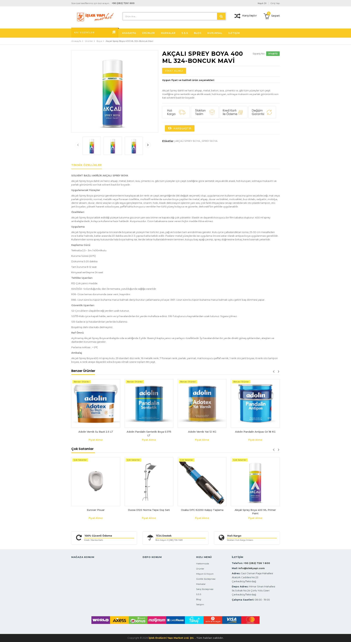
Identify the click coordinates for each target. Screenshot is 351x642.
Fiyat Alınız (174, 70)
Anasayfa (76, 41)
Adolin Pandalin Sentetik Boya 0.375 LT (149, 433)
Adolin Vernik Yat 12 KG (202, 431)
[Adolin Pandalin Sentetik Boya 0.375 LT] (149, 403)
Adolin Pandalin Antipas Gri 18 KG (255, 431)
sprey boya (209, 140)
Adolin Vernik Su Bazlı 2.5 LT (95, 431)
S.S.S (198, 594)
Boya (99, 41)
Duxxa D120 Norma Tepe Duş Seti (149, 509)
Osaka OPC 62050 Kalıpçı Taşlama (202, 509)
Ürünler (89, 41)
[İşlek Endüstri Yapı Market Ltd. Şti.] (95, 16)
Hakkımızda (202, 563)
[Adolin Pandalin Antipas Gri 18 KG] (255, 403)
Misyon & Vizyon (205, 573)
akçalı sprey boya (187, 140)
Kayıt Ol (262, 3)
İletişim (200, 604)
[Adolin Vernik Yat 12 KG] (202, 403)
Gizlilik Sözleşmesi (205, 578)
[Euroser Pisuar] (95, 481)
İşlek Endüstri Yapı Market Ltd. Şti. (172, 637)
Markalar (201, 584)
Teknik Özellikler (86, 165)
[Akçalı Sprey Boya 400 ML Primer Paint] (255, 481)
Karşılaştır (182, 128)
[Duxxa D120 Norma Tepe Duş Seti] (149, 481)
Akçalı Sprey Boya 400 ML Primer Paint (255, 511)
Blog (198, 599)
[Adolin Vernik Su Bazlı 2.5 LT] (95, 403)
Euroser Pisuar (96, 509)
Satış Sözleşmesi (204, 589)
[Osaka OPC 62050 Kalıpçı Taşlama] (202, 481)
